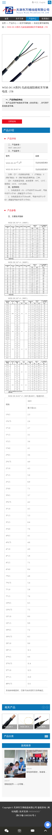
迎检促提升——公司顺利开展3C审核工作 (21, 784)
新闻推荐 (26, 745)
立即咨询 (12, 121)
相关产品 (10, 707)
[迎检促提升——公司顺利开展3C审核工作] (14, 764)
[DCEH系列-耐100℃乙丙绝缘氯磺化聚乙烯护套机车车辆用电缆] (42, 721)
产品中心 (32, 19)
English (42, 2)
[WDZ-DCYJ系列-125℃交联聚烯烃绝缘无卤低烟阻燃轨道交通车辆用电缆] (9, 721)
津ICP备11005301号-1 (26, 815)
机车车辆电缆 (25, 23)
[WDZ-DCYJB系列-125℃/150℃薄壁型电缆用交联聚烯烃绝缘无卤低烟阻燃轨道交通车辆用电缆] (25, 721)
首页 (6, 19)
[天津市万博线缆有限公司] (26, 8)
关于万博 (19, 19)
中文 (36, 2)
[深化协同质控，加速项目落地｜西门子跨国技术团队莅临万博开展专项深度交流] (36, 758)
